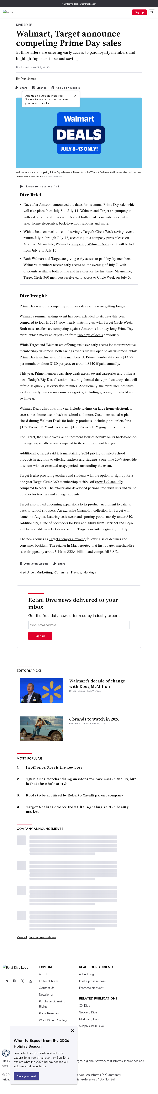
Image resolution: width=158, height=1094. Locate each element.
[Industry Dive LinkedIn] (6, 981)
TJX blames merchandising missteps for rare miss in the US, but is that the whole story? (81, 781)
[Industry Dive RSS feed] (30, 981)
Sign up (139, 12)
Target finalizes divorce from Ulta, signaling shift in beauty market (77, 809)
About (43, 974)
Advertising (86, 974)
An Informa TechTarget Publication (79, 3)
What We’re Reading (53, 1020)
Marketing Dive (89, 1019)
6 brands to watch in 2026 (94, 719)
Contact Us (46, 988)
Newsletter (46, 994)
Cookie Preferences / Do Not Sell (92, 1079)
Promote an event (91, 988)
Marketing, (45, 572)
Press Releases (49, 1013)
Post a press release (42, 937)
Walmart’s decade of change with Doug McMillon (97, 683)
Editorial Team (48, 981)
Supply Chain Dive (91, 1026)
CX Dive (84, 1005)
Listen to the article (43, 186)
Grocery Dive (88, 1012)
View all (22, 937)
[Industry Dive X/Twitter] (22, 981)
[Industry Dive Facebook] (14, 981)
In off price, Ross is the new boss (54, 767)
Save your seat (26, 1076)
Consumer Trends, (68, 572)
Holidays (90, 572)
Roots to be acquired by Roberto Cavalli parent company (74, 795)
